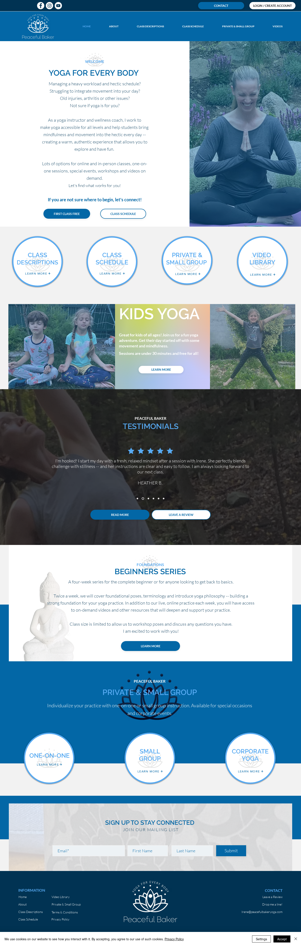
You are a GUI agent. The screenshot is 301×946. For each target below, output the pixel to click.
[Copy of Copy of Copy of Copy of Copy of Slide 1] (163, 498)
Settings (261, 939)
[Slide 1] (137, 498)
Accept (282, 939)
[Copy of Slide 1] (142, 498)
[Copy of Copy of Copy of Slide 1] (153, 498)
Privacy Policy (174, 939)
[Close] (295, 938)
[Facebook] (40, 5)
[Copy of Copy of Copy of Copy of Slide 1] (158, 498)
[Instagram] (49, 5)
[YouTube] (58, 5)
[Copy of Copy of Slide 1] (148, 498)
